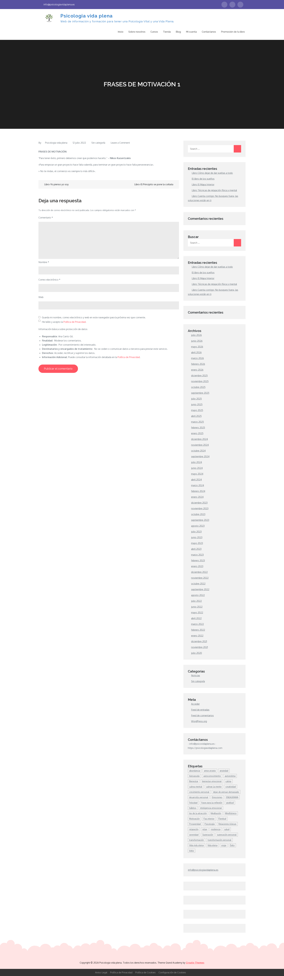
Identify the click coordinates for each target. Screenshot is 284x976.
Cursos (154, 31)
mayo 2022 (197, 612)
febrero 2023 (198, 560)
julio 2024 (196, 462)
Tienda (167, 31)
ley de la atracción (198, 813)
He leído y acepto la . (64, 321)
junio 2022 (196, 606)
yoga (223, 845)
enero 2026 (197, 369)
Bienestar (193, 781)
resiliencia (215, 829)
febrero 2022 (198, 629)
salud (226, 829)
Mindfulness (231, 813)
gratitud (230, 802)
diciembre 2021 (199, 641)
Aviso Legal (101, 972)
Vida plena (212, 845)
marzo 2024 (197, 485)
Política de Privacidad (74, 321)
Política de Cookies (145, 972)
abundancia (194, 770)
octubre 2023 (198, 514)
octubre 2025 (198, 387)
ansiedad (224, 770)
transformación (196, 840)
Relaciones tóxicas (227, 824)
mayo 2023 (197, 543)
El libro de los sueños (203, 178)
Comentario (45, 217)
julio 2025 (196, 398)
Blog (178, 31)
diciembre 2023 (199, 502)
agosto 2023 (198, 525)
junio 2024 (197, 468)
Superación (207, 834)
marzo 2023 (197, 554)
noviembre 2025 (200, 381)
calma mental (195, 786)
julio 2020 (196, 652)
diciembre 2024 (199, 439)
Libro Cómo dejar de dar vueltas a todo (212, 172)
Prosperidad (195, 824)
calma (228, 781)
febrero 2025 (198, 427)
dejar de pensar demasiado (226, 792)
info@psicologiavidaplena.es (59, 4)
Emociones (217, 797)
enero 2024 (197, 496)
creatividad (230, 786)
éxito (191, 850)
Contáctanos (209, 31)
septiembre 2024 (200, 456)
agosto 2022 (198, 595)
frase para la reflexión (211, 802)
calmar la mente (214, 786)
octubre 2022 (198, 583)
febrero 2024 (198, 491)
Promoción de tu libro (233, 31)
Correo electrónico (49, 279)
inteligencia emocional (211, 808)
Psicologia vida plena (86, 16)
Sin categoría (98, 142)
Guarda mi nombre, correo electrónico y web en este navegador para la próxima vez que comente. (94, 317)
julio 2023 (196, 531)
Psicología (210, 824)
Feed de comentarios (202, 715)
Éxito (232, 845)
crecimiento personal (199, 792)
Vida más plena (196, 845)
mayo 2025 (197, 410)
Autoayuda (194, 776)
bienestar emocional (212, 781)
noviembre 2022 (200, 577)
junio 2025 (196, 404)
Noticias (195, 675)
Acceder (195, 703)
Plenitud (222, 818)
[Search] (237, 148)
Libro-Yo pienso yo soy (56, 184)
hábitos (192, 808)
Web (40, 297)
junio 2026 (196, 340)
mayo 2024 (197, 473)
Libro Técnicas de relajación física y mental (214, 190)
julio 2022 (196, 600)
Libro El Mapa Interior (203, 184)
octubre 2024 (198, 450)
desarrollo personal (198, 797)
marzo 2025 (197, 421)
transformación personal (219, 840)
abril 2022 (196, 618)
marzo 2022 (197, 624)
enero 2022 (197, 635)
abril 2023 (196, 548)
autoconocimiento (212, 776)
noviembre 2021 (199, 647)
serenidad (194, 834)
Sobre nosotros (136, 31)
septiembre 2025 (200, 392)
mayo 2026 (197, 346)
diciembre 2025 (199, 375)
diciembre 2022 (199, 572)
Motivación (194, 818)
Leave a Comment (120, 142)
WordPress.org (199, 721)
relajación (194, 829)
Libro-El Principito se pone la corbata (153, 184)
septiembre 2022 (200, 589)
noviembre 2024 (200, 444)
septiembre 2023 (200, 520)
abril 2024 (196, 479)
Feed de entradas (200, 709)
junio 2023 (196, 537)
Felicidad (193, 802)
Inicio (120, 31)
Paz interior (209, 818)
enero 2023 (197, 566)
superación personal (227, 834)
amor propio (210, 770)
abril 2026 (196, 352)
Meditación (216, 813)
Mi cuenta (191, 31)
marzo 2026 (197, 358)
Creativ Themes (195, 962)
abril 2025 (196, 415)
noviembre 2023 (199, 508)
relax (204, 829)
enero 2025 (197, 433)
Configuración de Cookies (172, 972)
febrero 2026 (198, 363)
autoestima (230, 776)
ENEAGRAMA (232, 797)
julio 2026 (196, 335)
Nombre (43, 262)
